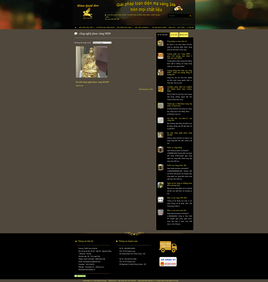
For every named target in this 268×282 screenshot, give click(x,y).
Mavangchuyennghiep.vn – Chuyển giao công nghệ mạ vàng (158, 280)
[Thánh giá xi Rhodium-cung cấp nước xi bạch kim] (161, 105)
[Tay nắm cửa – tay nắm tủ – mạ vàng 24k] (161, 120)
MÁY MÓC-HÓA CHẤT (86, 27)
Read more (79, 85)
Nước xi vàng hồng (174, 147)
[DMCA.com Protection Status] (80, 276)
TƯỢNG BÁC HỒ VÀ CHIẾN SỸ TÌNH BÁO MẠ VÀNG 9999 (179, 89)
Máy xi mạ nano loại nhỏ (176, 210)
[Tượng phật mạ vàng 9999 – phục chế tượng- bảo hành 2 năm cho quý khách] (161, 56)
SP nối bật (164, 35)
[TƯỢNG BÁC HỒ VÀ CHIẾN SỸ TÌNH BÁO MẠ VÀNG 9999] (161, 89)
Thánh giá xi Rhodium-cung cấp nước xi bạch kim (179, 105)
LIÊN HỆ (191, 27)
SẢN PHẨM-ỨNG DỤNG (124, 27)
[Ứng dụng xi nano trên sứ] (161, 43)
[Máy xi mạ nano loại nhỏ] (161, 212)
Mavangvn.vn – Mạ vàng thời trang (94, 280)
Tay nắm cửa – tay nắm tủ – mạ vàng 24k (179, 119)
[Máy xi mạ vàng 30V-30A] (161, 199)
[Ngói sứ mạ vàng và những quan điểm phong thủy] (161, 185)
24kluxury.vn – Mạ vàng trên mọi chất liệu (122, 280)
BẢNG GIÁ (172, 27)
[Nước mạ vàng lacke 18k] (161, 167)
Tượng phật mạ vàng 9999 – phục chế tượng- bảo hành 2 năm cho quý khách (179, 56)
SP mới (175, 35)
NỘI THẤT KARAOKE (141, 27)
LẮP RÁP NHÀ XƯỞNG (159, 27)
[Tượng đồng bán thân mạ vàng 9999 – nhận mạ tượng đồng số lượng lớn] (161, 72)
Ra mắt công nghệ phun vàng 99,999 (179, 134)
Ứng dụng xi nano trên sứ (177, 41)
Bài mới (185, 35)
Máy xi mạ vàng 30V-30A (177, 198)
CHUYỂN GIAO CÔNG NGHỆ (105, 27)
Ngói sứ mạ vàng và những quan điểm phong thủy (179, 184)
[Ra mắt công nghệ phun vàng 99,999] (161, 135)
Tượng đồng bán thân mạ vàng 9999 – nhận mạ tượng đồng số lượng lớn (179, 72)
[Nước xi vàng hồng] (161, 149)
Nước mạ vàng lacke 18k (176, 165)
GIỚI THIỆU (181, 27)
